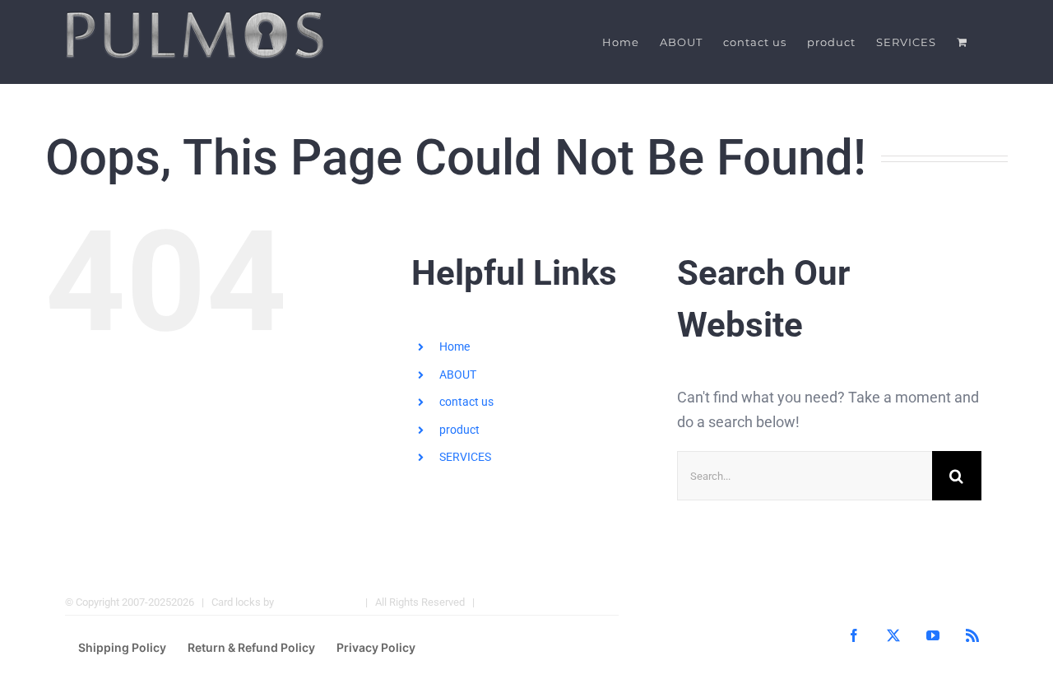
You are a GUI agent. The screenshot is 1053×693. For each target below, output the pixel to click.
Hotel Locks (510, 602)
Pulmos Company (317, 602)
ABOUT (457, 374)
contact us (466, 401)
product (459, 429)
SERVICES (465, 456)
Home (454, 346)
